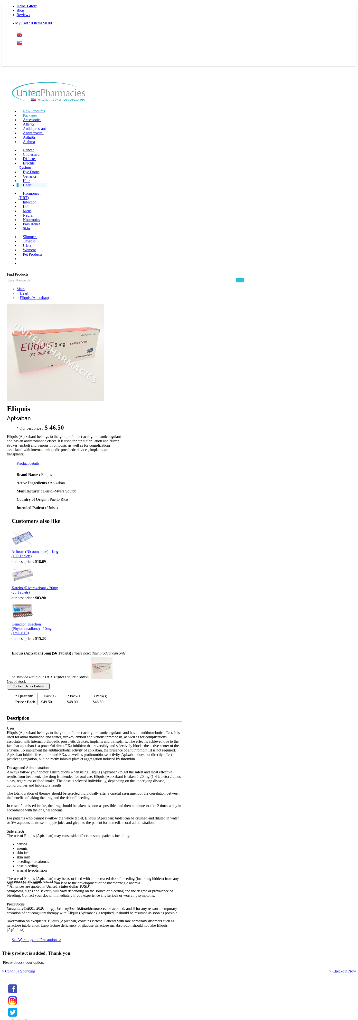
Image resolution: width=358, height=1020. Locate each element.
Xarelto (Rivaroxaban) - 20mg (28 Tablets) (34, 590)
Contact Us (15, 943)
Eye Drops (31, 172)
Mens (27, 211)
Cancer (28, 150)
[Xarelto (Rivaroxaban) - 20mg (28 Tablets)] (22, 575)
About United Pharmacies (27, 925)
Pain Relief (31, 224)
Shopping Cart (18, 973)
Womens (29, 250)
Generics (30, 176)
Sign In (25, 53)
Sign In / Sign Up (20, 951)
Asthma (29, 142)
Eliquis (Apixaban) (34, 298)
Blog (20, 10)
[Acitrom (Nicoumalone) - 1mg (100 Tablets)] (22, 538)
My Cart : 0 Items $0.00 (33, 23)
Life (26, 206)
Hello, (27, 6)
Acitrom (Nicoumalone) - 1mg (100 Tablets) (34, 553)
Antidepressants (35, 128)
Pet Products (32, 254)
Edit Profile (15, 955)
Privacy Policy (18, 934)
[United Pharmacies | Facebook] (13, 993)
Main (21, 289)
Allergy (29, 124)
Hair (26, 181)
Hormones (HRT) (29, 195)
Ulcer (27, 245)
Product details (28, 463)
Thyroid (29, 241)
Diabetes (29, 159)
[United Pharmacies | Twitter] (13, 1017)
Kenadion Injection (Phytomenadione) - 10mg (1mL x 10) (31, 628)
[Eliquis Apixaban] (102, 667)
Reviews (23, 15)
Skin (26, 228)
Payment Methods (21, 916)
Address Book (18, 959)
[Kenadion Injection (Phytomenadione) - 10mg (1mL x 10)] (22, 611)
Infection (30, 202)
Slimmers (30, 237)
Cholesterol (31, 154)
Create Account (28, 62)
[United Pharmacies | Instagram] (13, 1005)
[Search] (240, 280)
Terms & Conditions (22, 929)
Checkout (14, 977)
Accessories (32, 120)
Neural (28, 215)
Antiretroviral (33, 133)
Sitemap (13, 938)
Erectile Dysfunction (28, 165)
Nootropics (31, 220)
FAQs (11, 921)
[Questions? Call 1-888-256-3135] (48, 93)
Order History (17, 964)
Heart (27, 185)
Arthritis (29, 137)
